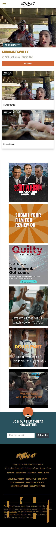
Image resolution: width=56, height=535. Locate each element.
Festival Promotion (35, 482)
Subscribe (43, 435)
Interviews (21, 473)
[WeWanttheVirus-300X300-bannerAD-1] (28, 287)
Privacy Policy (31, 468)
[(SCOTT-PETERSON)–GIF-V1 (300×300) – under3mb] (28, 164)
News (46, 473)
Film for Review (17, 482)
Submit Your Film (37, 486)
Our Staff (42, 479)
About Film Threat (16, 479)
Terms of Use (45, 468)
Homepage (7, 73)
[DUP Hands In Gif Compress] (28, 328)
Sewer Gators (9, 144)
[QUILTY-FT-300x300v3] (28, 246)
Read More (28, 63)
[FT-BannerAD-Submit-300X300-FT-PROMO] (28, 205)
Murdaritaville (9, 105)
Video (40, 473)
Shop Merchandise (19, 486)
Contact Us (31, 479)
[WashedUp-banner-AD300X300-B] (28, 369)
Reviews (6, 74)
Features (32, 473)
